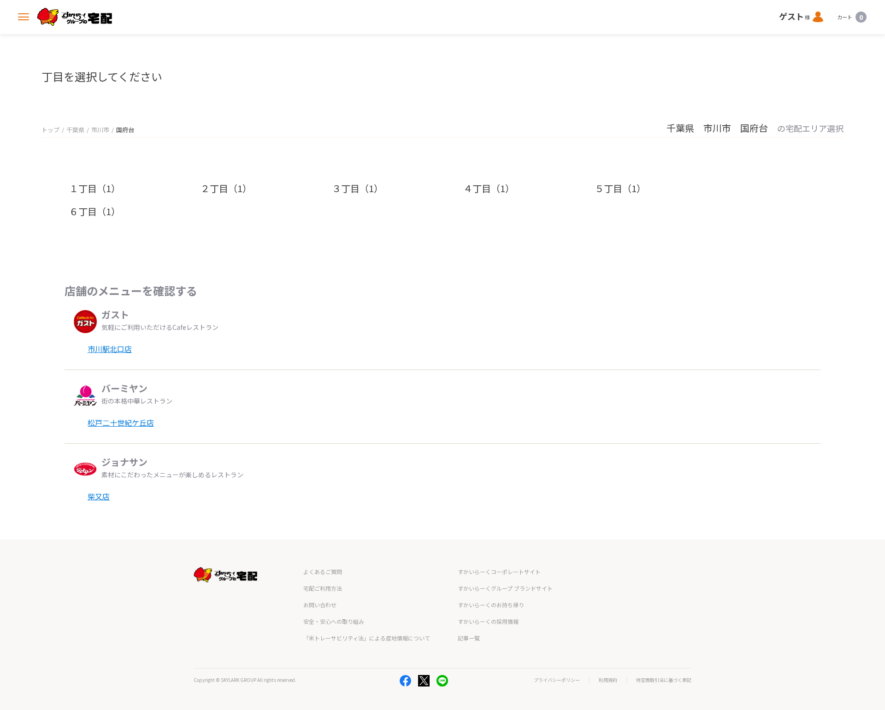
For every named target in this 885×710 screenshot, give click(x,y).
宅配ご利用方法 (322, 588)
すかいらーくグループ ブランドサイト (505, 588)
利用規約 (608, 680)
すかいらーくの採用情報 (488, 621)
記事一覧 (469, 638)
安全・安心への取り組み (333, 621)
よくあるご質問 (322, 571)
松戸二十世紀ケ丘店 (121, 422)
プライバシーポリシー (557, 680)
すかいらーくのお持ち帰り (491, 605)
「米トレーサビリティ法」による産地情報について (366, 638)
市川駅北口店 (110, 348)
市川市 (100, 130)
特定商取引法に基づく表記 (663, 680)
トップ (50, 130)
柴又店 (99, 496)
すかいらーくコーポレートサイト (499, 571)
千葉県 (75, 130)
